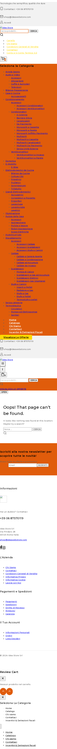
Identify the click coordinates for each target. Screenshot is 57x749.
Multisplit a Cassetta (27, 139)
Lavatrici (15, 210)
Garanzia (10, 614)
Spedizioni (11, 604)
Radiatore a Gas (25, 290)
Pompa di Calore (25, 272)
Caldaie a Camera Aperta (29, 256)
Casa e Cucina (13, 93)
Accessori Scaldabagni (28, 247)
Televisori (16, 87)
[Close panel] (3, 697)
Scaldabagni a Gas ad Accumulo (33, 275)
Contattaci (12, 50)
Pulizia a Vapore (19, 225)
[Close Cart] (3, 678)
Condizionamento (15, 99)
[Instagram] (4, 548)
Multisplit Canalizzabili (29, 142)
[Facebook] (1, 548)
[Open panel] (3, 363)
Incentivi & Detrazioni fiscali (26, 332)
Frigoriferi (16, 201)
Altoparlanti (17, 81)
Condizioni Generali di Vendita (22, 47)
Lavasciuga (17, 204)
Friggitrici (16, 179)
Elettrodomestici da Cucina (20, 170)
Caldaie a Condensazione (30, 259)
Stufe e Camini (18, 284)
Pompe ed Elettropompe (24, 312)
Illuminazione (13, 213)
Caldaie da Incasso (26, 265)
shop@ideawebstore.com (13, 540)
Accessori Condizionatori (30, 105)
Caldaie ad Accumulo (27, 262)
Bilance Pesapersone (17, 90)
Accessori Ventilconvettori (30, 108)
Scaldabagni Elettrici (27, 278)
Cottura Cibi (17, 176)
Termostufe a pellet (27, 299)
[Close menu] (1, 726)
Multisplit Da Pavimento (29, 145)
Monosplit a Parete (27, 130)
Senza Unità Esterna (27, 149)
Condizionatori (19, 112)
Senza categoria (14, 302)
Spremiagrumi (18, 185)
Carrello (11, 40)
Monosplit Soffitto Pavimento (32, 133)
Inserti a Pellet (24, 287)
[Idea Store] (6, 27)
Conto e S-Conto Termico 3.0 (22, 53)
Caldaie (15, 253)
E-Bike (14, 167)
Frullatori (16, 182)
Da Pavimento (24, 124)
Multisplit (22, 136)
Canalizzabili (23, 121)
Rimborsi (10, 611)
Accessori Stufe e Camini (30, 250)
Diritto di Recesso (15, 608)
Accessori (16, 78)
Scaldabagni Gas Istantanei (31, 281)
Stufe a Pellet (24, 296)
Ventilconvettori (19, 152)
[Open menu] (2, 369)
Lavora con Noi (13, 583)
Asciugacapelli (18, 96)
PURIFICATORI (13, 235)
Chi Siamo (12, 43)
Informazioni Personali (18, 632)
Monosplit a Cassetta (28, 127)
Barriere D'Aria (24, 118)
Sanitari (15, 315)
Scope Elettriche (20, 232)
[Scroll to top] (3, 691)
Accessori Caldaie (26, 244)
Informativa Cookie (15, 580)
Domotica (11, 161)
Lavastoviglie (18, 207)
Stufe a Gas (22, 293)
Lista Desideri (13, 638)
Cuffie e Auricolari (20, 84)
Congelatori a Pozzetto (23, 198)
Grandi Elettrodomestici (18, 192)
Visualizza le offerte (16, 337)
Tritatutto (16, 189)
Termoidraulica (13, 305)
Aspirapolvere (18, 222)
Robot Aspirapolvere (22, 229)
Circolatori (16, 309)
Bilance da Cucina (20, 173)
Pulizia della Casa (15, 216)
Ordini (9, 635)
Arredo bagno (13, 72)
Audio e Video (13, 75)
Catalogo (10, 711)
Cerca (33, 31)
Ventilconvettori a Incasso (30, 155)
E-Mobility (11, 164)
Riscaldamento (13, 238)
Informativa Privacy (16, 577)
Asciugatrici (17, 195)
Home (9, 708)
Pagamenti (11, 601)
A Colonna (22, 115)
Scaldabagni (17, 269)
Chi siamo (11, 714)
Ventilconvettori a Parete (30, 158)
